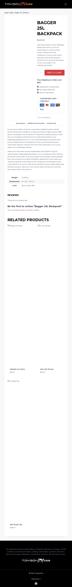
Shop (11, 12)
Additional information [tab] (36, 123)
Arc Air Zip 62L (47, 369)
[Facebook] (36, 583)
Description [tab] (20, 123)
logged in (22, 210)
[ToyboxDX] (18, 4)
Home (6, 12)
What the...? (36, 579)
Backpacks (47, 117)
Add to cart (54, 72)
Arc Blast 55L (16, 525)
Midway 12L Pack (17, 369)
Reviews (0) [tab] (51, 123)
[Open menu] (66, 4)
